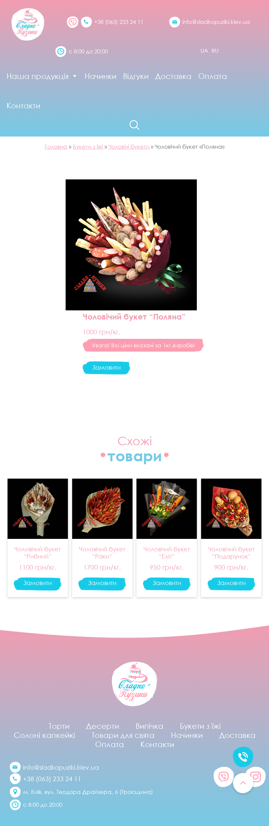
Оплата (212, 76)
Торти (59, 725)
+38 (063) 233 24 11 (118, 21)
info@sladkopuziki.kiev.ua (216, 21)
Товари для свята (123, 735)
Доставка (173, 76)
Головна (56, 146)
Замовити (106, 367)
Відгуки (136, 76)
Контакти (23, 105)
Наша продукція (38, 76)
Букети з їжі (88, 146)
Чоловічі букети (129, 146)
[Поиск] (134, 125)
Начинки (100, 76)
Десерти (102, 725)
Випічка (149, 725)
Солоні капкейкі (44, 735)
